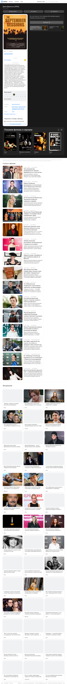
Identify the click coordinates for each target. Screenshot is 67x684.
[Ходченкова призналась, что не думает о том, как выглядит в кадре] (54, 608)
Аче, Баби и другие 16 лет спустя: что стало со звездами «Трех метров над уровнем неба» (32, 343)
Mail (2, 683)
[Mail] (2, 1)
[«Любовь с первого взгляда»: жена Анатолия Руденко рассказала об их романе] (12, 399)
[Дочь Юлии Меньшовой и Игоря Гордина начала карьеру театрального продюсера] (12, 462)
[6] (16, 96)
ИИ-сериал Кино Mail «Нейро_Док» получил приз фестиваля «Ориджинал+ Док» (32, 271)
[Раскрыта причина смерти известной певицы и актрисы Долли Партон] (54, 503)
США (13, 111)
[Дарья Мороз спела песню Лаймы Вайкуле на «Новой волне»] (54, 545)
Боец (5, 152)
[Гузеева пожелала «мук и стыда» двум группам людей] (12, 566)
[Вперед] (61, 130)
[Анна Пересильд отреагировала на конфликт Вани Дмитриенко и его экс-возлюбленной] (33, 545)
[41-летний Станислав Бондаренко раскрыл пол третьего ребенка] (12, 608)
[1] (5, 96)
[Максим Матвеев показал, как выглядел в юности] (54, 441)
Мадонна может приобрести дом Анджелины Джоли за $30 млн (33, 256)
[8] (20, 96)
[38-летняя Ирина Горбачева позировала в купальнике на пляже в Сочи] (12, 671)
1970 (5, 51)
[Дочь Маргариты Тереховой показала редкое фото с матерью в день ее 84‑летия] (33, 399)
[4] (12, 96)
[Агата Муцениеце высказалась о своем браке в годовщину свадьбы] (54, 483)
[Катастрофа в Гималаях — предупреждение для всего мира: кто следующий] (33, 420)
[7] (18, 96)
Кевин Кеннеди (22, 106)
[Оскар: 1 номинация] (25, 60)
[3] (9, 96)
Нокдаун (36, 152)
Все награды (7, 60)
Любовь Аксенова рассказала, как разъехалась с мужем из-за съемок (33, 242)
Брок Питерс (15, 106)
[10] (25, 96)
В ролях (6, 106)
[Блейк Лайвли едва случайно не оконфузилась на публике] (33, 587)
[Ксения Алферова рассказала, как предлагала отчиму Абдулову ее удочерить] (54, 566)
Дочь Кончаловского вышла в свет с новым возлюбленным (33, 371)
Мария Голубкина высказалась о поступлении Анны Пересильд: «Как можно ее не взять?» (33, 185)
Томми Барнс (15, 108)
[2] (7, 96)
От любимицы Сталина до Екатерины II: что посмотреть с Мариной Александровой (33, 357)
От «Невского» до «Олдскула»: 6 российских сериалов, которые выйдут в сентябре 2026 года (32, 285)
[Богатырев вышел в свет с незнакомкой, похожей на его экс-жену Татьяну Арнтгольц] (12, 420)
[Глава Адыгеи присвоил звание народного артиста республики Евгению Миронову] (54, 650)
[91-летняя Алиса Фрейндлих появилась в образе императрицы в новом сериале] (33, 462)
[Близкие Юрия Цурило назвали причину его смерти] (12, 503)
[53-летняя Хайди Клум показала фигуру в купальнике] (54, 671)
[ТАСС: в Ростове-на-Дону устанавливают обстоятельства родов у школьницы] (12, 629)
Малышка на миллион (24, 152)
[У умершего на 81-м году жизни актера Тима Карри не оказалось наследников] (12, 587)
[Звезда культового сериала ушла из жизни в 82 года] (12, 545)
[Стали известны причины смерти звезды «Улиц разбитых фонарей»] (54, 462)
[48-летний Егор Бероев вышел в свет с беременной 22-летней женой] (54, 587)
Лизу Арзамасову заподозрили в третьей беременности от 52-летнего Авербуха (33, 170)
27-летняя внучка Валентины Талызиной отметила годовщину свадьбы (33, 199)
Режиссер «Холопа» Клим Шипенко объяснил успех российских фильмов (32, 228)
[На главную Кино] (5, 1)
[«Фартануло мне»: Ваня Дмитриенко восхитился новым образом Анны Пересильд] (12, 441)
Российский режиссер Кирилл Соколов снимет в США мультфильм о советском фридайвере (32, 300)
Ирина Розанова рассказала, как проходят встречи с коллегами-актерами (33, 328)
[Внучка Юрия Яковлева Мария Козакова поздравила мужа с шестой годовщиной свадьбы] (54, 420)
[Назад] (58, 130)
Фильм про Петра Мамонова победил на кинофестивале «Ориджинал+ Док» (33, 213)
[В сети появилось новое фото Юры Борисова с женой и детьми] (33, 566)
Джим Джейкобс (16, 104)
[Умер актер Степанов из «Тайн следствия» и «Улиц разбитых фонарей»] (33, 483)
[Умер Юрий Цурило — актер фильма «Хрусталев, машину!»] (33, 441)
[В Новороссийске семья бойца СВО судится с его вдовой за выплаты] (12, 483)
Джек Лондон (21, 109)
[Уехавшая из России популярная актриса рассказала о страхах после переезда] (33, 503)
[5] (14, 96)
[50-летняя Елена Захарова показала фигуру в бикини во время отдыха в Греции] (54, 524)
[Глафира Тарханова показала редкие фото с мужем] (54, 399)
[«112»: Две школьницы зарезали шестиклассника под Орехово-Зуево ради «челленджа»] (12, 524)
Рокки (50, 152)
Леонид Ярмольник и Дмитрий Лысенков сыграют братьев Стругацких (33, 314)
